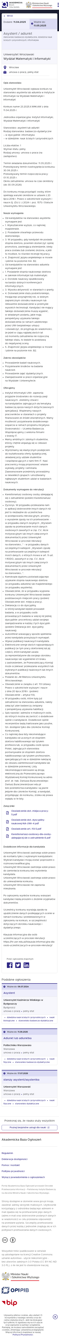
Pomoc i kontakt (11, 1165)
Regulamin (7, 1153)
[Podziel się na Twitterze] (18, 965)
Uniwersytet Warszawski (16, 1087)
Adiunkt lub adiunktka (17, 1038)
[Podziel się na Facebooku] (9, 965)
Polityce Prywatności (23, 1335)
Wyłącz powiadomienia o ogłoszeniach (23, 1177)
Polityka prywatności (13, 1171)
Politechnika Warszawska (17, 1045)
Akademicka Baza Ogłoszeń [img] (12, 5)
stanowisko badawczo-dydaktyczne (36, 1021)
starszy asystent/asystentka (21, 1079)
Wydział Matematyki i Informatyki (26, 58)
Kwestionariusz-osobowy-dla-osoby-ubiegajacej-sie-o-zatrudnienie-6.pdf (31, 836)
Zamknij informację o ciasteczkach (55, 1317)
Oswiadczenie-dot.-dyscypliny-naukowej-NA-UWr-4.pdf (28, 822)
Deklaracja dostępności (14, 1159)
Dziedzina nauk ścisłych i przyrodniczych (26, 1017)
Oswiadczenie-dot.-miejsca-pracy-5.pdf (30, 813)
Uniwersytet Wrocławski (18, 54)
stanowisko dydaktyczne (27, 1104)
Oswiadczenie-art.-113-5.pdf (26, 829)
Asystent (9, 993)
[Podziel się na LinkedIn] (26, 965)
